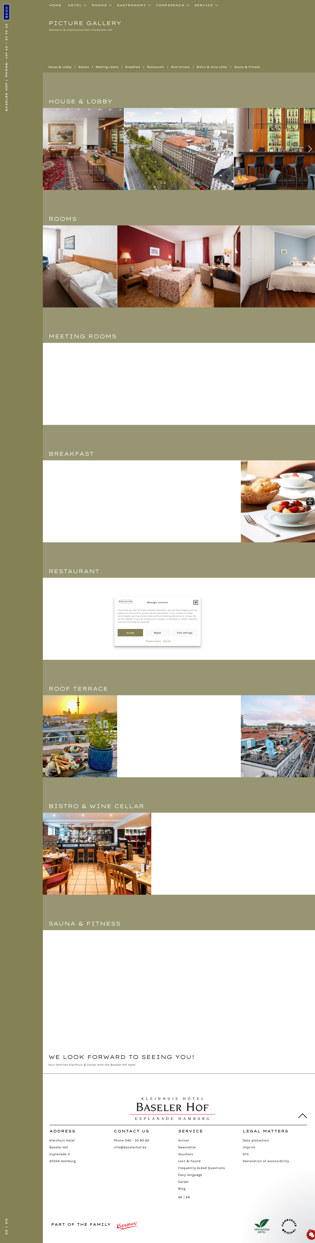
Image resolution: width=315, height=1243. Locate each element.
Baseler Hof (6, 96)
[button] (195, 602)
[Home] (172, 1108)
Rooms (99, 5)
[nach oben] (300, 1115)
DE (6, 1232)
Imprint (167, 641)
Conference (170, 5)
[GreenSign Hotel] (262, 1226)
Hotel (75, 5)
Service (203, 5)
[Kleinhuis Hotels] (127, 1226)
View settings (184, 632)
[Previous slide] (48, 149)
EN (6, 1221)
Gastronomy (131, 5)
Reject (157, 632)
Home (55, 5)
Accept (130, 632)
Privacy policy (153, 641)
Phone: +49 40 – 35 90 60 (6, 50)
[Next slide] (310, 149)
